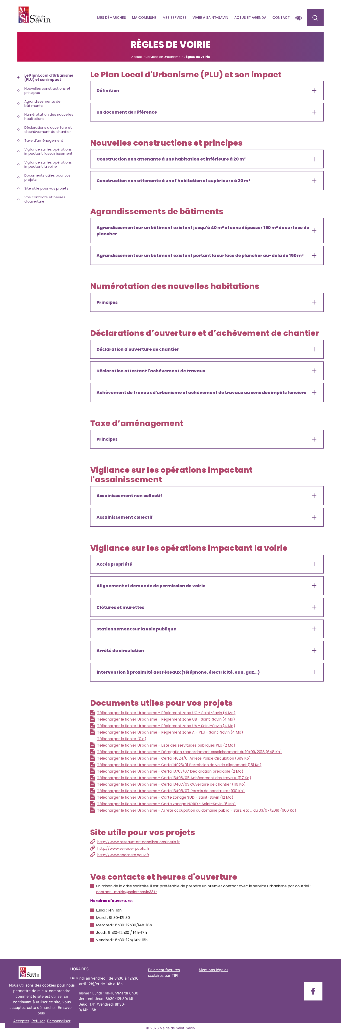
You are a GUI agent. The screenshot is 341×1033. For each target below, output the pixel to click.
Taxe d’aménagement (43, 140)
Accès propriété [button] (114, 564)
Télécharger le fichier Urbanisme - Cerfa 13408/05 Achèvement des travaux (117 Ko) (174, 777)
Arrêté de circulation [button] (120, 650)
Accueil (136, 57)
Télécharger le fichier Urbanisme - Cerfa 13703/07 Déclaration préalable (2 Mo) (170, 771)
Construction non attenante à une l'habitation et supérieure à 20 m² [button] (173, 181)
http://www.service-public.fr (123, 848)
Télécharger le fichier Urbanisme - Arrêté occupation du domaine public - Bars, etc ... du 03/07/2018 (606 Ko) (196, 810)
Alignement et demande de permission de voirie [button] (151, 586)
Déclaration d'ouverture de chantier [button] (138, 349)
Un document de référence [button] (127, 112)
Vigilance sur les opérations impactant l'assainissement (48, 151)
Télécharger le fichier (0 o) (121, 738)
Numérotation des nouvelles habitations (48, 116)
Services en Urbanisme (162, 57)
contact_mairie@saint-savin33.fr (126, 892)
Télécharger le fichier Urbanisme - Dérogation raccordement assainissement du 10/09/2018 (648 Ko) (189, 751)
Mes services (175, 17)
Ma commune (144, 17)
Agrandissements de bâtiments (42, 103)
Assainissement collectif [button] (125, 517)
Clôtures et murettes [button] (120, 607)
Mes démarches (111, 17)
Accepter (21, 1021)
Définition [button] (108, 90)
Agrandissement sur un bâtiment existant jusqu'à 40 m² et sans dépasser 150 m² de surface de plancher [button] (203, 231)
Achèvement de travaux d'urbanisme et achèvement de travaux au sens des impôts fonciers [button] (201, 392)
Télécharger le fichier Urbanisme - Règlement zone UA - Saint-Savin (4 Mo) (166, 725)
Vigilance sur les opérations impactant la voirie (48, 164)
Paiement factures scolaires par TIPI (164, 972)
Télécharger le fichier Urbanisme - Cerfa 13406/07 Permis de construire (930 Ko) (171, 791)
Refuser (38, 1021)
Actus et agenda (250, 17)
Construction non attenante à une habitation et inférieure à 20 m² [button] (171, 159)
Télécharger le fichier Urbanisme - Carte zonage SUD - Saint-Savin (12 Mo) (165, 797)
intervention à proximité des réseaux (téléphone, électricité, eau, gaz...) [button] (178, 672)
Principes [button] (107, 302)
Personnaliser (59, 1021)
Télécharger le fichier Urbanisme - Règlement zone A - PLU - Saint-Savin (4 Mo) (170, 732)
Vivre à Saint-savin (210, 17)
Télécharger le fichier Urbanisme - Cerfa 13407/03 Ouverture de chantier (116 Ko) (171, 784)
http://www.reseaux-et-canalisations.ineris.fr (138, 842)
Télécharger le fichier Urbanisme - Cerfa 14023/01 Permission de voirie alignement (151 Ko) (179, 764)
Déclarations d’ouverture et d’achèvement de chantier (48, 129)
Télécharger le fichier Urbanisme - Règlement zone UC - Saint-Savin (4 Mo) (166, 712)
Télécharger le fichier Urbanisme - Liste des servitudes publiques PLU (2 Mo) (166, 745)
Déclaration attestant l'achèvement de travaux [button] (151, 371)
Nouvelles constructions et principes (47, 90)
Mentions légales (213, 969)
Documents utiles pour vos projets (47, 177)
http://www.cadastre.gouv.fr (123, 855)
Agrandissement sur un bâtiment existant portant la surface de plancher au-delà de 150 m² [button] (200, 255)
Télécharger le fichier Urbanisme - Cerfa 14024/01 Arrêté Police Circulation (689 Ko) (174, 758)
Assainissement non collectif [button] (129, 495)
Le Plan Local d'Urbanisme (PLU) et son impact (48, 77)
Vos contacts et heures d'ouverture (44, 199)
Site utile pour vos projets (46, 188)
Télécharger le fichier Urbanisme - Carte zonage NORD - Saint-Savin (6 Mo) (166, 804)
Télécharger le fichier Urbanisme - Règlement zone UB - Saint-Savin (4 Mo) (166, 719)
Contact (281, 17)
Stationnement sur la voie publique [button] (136, 629)
